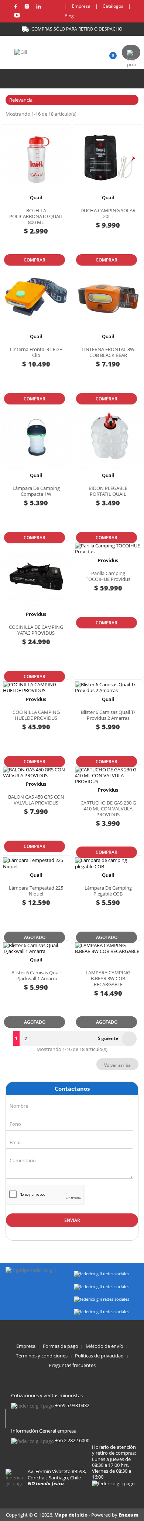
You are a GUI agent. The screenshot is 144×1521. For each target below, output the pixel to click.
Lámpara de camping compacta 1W (36, 491)
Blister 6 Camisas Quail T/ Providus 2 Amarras (108, 715)
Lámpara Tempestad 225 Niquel (36, 890)
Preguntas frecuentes (72, 1365)
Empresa (81, 6)
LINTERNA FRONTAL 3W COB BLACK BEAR (108, 352)
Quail (36, 197)
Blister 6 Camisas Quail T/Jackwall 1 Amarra (36, 975)
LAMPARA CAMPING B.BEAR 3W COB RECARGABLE (108, 978)
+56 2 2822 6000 (72, 1440)
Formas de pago (60, 1346)
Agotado (34, 937)
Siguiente (115, 1039)
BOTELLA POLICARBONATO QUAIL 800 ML (36, 216)
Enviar (72, 1220)
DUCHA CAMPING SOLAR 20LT (108, 213)
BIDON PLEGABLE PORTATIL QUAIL (108, 491)
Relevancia (71, 100)
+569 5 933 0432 (72, 1405)
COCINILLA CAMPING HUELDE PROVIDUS (36, 715)
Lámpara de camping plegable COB (108, 890)
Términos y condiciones (42, 1355)
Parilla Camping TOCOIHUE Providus (108, 576)
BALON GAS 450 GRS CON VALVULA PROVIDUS (36, 799)
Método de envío (104, 1346)
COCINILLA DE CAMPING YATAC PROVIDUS (36, 630)
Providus (36, 614)
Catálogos (113, 6)
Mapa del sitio (71, 1514)
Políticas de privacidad (99, 1355)
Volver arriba (117, 1065)
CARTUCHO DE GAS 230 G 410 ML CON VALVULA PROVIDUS (108, 808)
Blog (69, 16)
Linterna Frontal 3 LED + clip (36, 352)
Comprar (34, 260)
